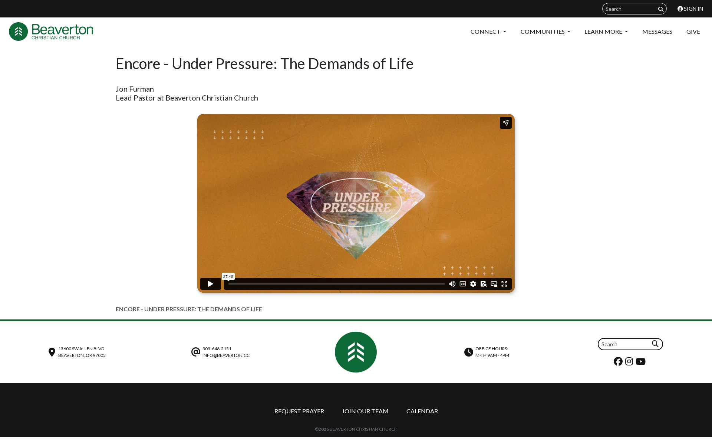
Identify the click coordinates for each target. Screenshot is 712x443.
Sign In (693, 9)
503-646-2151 (216, 348)
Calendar (422, 410)
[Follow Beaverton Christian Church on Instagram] (630, 363)
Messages (657, 31)
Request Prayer (299, 410)
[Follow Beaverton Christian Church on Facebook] (619, 363)
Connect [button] (486, 31)
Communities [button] (543, 31)
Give (693, 31)
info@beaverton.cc (226, 355)
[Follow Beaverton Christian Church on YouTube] (641, 363)
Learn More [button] (603, 31)
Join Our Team (365, 410)
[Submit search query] (661, 9)
